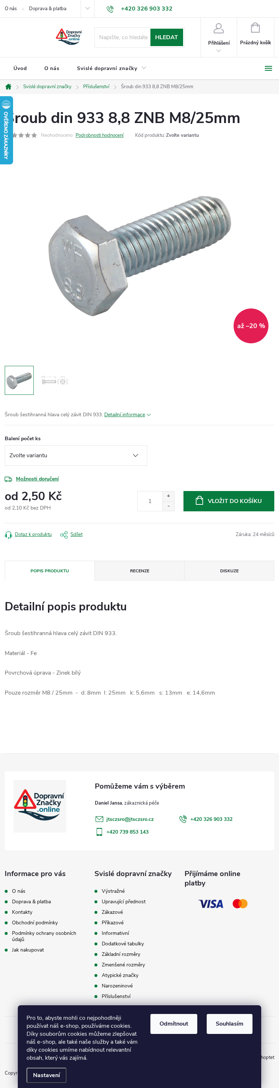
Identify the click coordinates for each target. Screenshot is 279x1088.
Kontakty (22, 912)
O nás (11, 8)
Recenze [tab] (139, 571)
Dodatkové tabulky (123, 944)
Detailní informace (124, 414)
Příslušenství (116, 996)
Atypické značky (120, 975)
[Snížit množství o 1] (168, 506)
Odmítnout (173, 1024)
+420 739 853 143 (127, 832)
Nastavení (46, 1075)
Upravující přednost (124, 902)
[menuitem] (20, 68)
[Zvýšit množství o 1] (168, 496)
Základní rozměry (121, 954)
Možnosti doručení (37, 478)
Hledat (166, 37)
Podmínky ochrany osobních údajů (44, 936)
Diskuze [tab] (229, 571)
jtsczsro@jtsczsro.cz (130, 819)
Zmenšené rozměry (123, 965)
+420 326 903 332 (211, 819)
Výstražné (113, 891)
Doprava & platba (47, 8)
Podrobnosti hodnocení (100, 135)
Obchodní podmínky (35, 922)
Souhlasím (229, 1024)
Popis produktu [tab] (50, 571)
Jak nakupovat (28, 949)
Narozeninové (117, 986)
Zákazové (112, 912)
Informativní (115, 933)
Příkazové (113, 923)
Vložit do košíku (235, 501)
